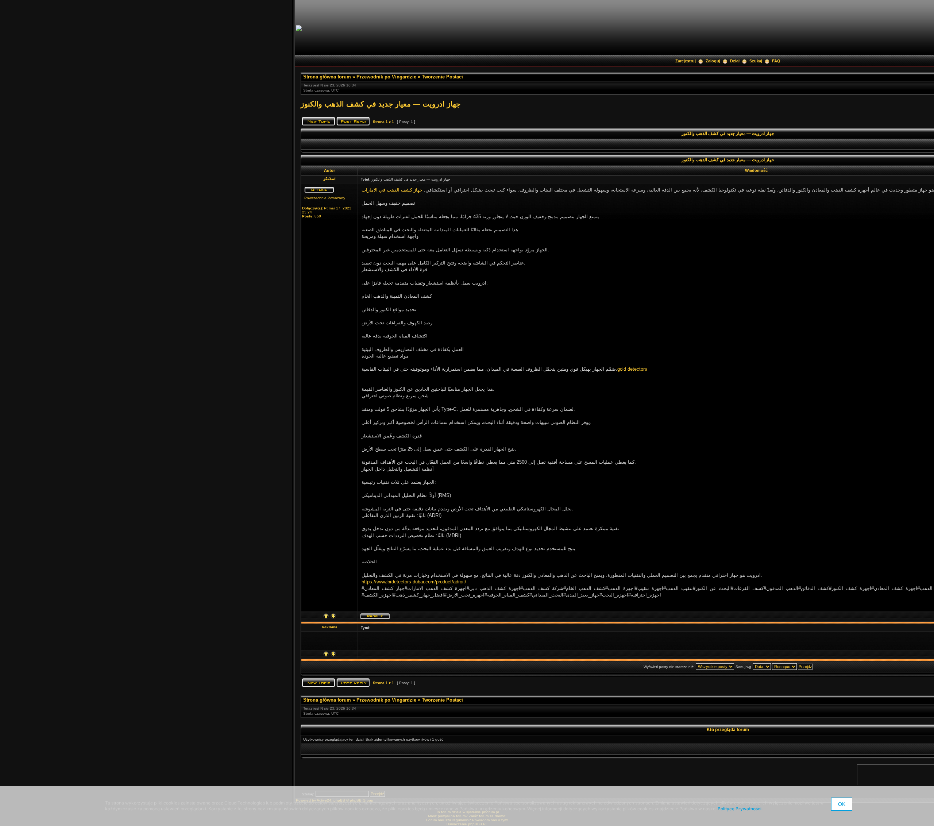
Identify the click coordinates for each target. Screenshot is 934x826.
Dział (735, 61)
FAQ (776, 61)
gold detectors (632, 369)
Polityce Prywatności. (740, 808)
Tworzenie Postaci (442, 77)
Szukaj (755, 61)
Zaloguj (713, 61)
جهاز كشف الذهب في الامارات (392, 190)
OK (841, 804)
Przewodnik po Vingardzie (386, 77)
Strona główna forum (327, 77)
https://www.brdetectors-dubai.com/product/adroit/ (414, 581)
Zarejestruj (685, 61)
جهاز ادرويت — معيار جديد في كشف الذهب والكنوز (380, 104)
